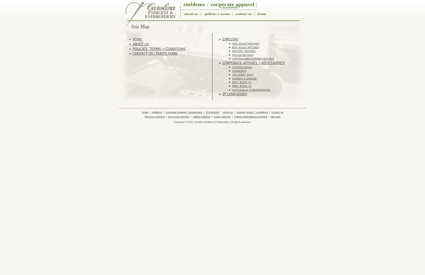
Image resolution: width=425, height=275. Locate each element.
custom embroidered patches (253, 58)
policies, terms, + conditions (159, 49)
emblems (230, 39)
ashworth (239, 71)
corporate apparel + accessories (253, 63)
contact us (277, 112)
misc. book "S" (242, 86)
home (137, 39)
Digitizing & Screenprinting (251, 90)
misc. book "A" (242, 82)
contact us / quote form (155, 53)
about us (141, 44)
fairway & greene (244, 78)
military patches (244, 51)
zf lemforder (234, 94)
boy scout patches (245, 47)
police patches (243, 55)
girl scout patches (245, 43)
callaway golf (242, 74)
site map (275, 116)
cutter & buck (242, 67)
